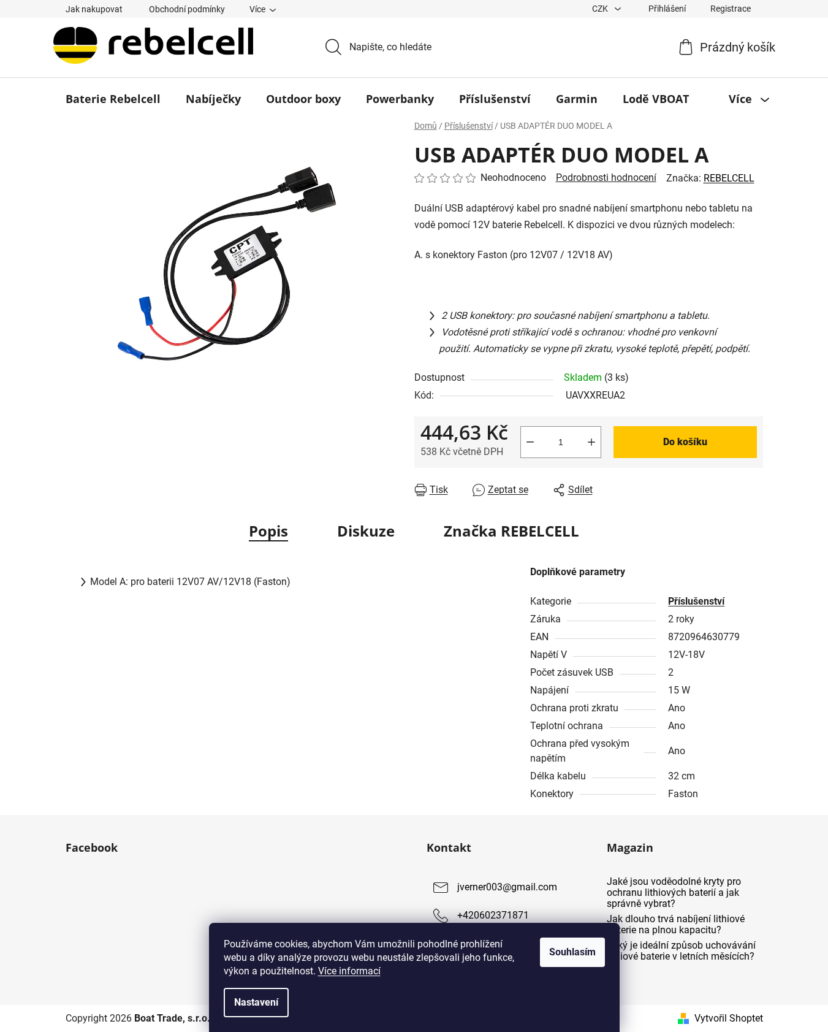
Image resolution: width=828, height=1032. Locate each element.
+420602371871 (493, 916)
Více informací (349, 971)
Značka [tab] (511, 531)
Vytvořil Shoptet (728, 1018)
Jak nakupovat (94, 9)
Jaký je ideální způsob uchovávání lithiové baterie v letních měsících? (681, 950)
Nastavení (256, 1002)
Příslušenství (696, 601)
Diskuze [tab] (366, 531)
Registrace (730, 8)
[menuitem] (113, 99)
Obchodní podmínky (187, 9)
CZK (601, 8)
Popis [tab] (268, 531)
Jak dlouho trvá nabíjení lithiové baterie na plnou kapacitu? (676, 924)
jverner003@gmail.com (507, 887)
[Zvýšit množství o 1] (591, 442)
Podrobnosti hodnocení (606, 177)
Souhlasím (572, 952)
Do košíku (685, 442)
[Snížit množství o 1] (530, 442)
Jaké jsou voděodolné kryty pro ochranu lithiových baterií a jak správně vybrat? (674, 892)
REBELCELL (729, 178)
